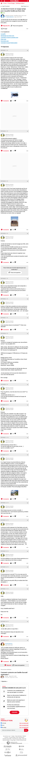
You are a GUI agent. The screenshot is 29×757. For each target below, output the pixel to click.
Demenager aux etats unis (7, 35)
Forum (5, 3)
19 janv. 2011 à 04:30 (9, 459)
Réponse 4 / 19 (4, 233)
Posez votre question (18, 25)
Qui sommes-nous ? (7, 736)
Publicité (24, 736)
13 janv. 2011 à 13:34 (9, 322)
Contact (6, 737)
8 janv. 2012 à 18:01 (18, 16)
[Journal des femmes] (7, 746)
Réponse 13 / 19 (4, 502)
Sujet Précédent (6, 6)
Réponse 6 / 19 (4, 298)
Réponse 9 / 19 (4, 384)
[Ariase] (7, 755)
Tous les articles (12, 737)
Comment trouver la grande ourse (9, 37)
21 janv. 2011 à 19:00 (9, 55)
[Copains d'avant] (7, 752)
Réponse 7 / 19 (4, 317)
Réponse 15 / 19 (4, 551)
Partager (5, 28)
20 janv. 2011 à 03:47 (9, 555)
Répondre (8, 665)
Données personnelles (7, 738)
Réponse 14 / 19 (4, 520)
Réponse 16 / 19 (4, 567)
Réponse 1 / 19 (4, 50)
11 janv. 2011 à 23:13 (9, 185)
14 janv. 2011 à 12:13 (9, 389)
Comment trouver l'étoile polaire (9, 43)
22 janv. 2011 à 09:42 (9, 593)
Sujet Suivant (24, 6)
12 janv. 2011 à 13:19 (9, 283)
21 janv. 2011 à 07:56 (9, 571)
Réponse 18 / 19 (4, 621)
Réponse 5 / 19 (4, 278)
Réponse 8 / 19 (4, 333)
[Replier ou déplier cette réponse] (27, 50)
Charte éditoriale (18, 736)
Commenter (6, 100)
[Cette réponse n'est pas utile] (15, 100)
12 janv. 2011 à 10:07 (9, 238)
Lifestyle (4, 723)
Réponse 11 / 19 (4, 437)
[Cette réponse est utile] (11, 100)
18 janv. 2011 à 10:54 (9, 442)
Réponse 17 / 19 (4, 588)
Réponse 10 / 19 (4, 404)
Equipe (13, 736)
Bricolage (4, 727)
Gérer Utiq (24, 738)
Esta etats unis (5, 41)
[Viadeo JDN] (21, 752)
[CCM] (21, 746)
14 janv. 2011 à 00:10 (9, 338)
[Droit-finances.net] (21, 749)
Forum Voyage (11, 3)
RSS (17, 737)
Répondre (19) (6, 25)
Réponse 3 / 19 (4, 181)
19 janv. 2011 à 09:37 (9, 524)
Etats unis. (3, 39)
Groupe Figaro (13, 740)
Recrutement (21, 737)
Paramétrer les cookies (16, 738)
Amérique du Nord (20, 3)
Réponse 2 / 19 (4, 131)
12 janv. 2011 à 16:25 (9, 303)
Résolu (3, 12)
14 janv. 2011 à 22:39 (9, 409)
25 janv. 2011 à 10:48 (9, 135)
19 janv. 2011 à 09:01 (9, 507)
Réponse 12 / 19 (4, 454)
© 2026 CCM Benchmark (21, 740)
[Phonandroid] (21, 755)
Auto (3, 725)
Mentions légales (6, 740)
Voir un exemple (23, 723)
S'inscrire (14, 712)
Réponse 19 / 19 (4, 640)
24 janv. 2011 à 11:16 (9, 626)
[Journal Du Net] (7, 749)
